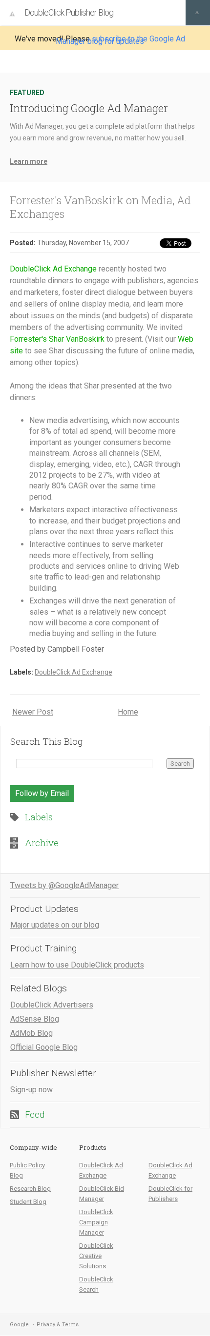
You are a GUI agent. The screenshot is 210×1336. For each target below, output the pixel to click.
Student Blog (28, 1201)
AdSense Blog (34, 1019)
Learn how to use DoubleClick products (77, 964)
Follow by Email (42, 793)
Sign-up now (31, 1089)
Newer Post (32, 711)
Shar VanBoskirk (77, 339)
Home (128, 711)
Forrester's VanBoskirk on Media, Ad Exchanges (100, 207)
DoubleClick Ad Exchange (53, 268)
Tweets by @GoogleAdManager (64, 885)
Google (19, 1324)
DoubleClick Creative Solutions (96, 1256)
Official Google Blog (44, 1047)
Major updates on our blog (54, 924)
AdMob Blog (31, 1033)
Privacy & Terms (58, 1324)
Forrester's (28, 339)
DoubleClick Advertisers (51, 1004)
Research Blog (30, 1188)
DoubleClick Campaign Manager (96, 1222)
